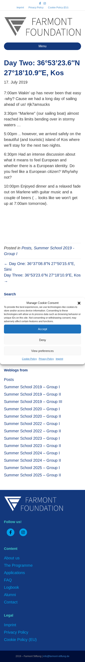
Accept (42, 329)
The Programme (18, 565)
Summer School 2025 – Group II (32, 475)
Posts (26, 248)
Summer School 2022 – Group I (32, 423)
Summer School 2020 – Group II (32, 416)
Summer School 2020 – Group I (32, 409)
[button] (79, 303)
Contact (11, 602)
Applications (14, 572)
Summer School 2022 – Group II (32, 431)
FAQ (8, 580)
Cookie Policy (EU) (58, 7)
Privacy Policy (46, 358)
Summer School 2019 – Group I (32, 387)
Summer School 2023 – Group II (32, 445)
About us (12, 558)
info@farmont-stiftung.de (56, 656)
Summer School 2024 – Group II (32, 460)
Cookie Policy (29, 358)
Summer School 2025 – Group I (32, 467)
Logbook (11, 587)
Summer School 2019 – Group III (33, 401)
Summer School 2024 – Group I (32, 453)
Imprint (59, 358)
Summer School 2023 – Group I (32, 438)
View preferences (42, 351)
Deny (42, 340)
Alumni (10, 595)
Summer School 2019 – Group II (32, 394)
